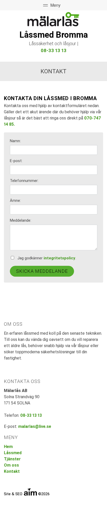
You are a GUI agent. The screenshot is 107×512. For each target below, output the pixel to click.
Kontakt (12, 471)
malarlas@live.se (34, 426)
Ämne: (15, 200)
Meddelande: (20, 220)
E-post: (16, 160)
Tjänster (12, 459)
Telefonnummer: (24, 180)
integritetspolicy (59, 258)
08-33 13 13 (53, 50)
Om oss (11, 465)
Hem (8, 446)
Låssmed (13, 452)
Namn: (15, 141)
